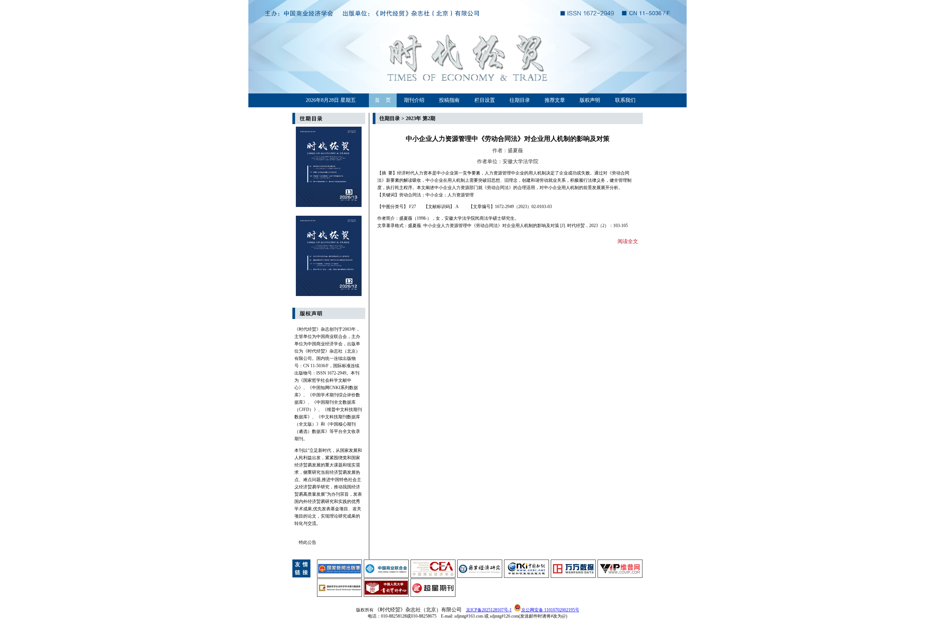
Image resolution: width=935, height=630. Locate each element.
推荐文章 (555, 100)
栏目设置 (484, 100)
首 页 (383, 100)
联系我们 (625, 100)
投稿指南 (449, 100)
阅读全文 (628, 241)
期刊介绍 (414, 100)
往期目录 (520, 100)
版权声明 (590, 100)
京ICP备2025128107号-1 (489, 609)
